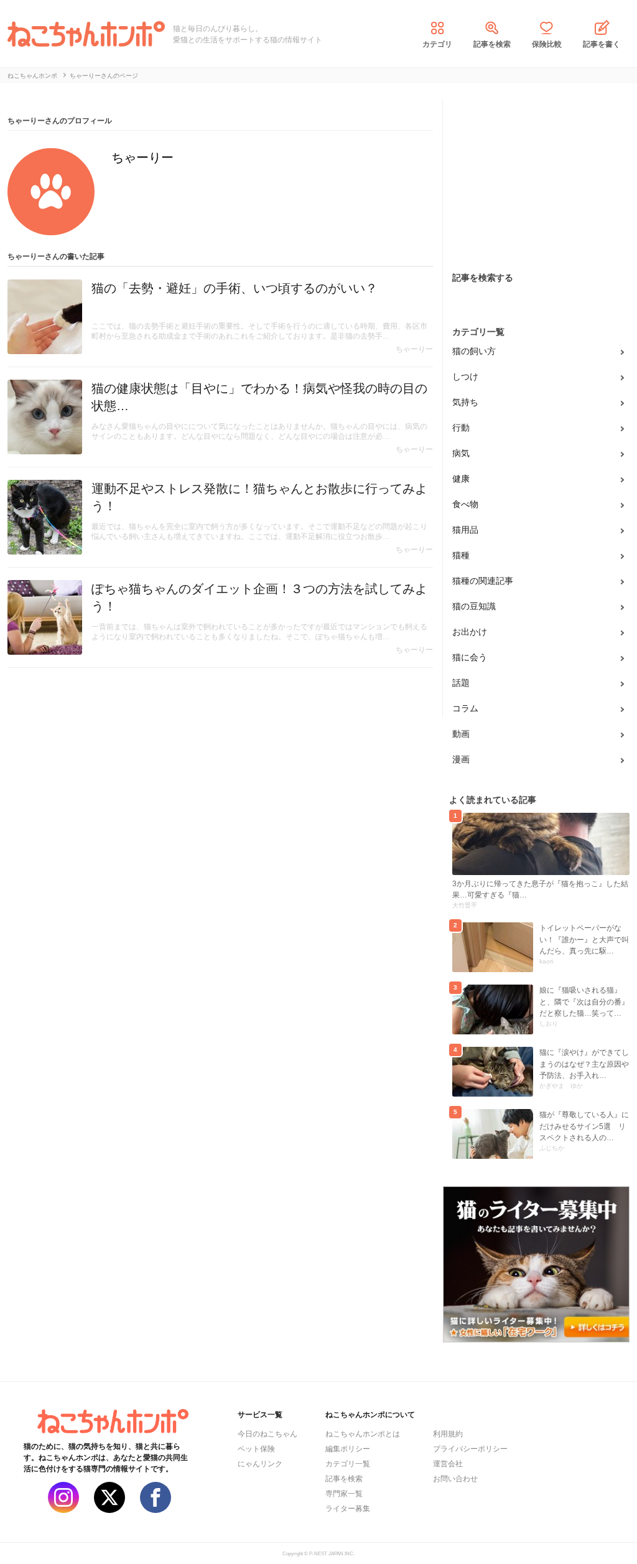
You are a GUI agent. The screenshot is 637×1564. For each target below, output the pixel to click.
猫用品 (465, 530)
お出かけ (469, 632)
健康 (461, 479)
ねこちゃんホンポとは (362, 1434)
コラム (465, 708)
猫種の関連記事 (482, 581)
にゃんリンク (260, 1463)
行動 (461, 428)
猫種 (461, 555)
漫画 (461, 759)
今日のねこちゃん (267, 1434)
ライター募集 (347, 1508)
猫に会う (469, 657)
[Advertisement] (536, 177)
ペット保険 (256, 1449)
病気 (461, 453)
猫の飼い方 (474, 351)
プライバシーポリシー (470, 1449)
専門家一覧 (344, 1493)
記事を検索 (492, 44)
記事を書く (601, 44)
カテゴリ (437, 44)
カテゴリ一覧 (347, 1463)
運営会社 (448, 1463)
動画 (461, 734)
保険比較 (547, 44)
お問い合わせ (455, 1478)
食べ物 (465, 504)
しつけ (465, 377)
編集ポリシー (347, 1449)
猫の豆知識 (474, 606)
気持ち (465, 402)
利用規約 (448, 1434)
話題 (461, 683)
